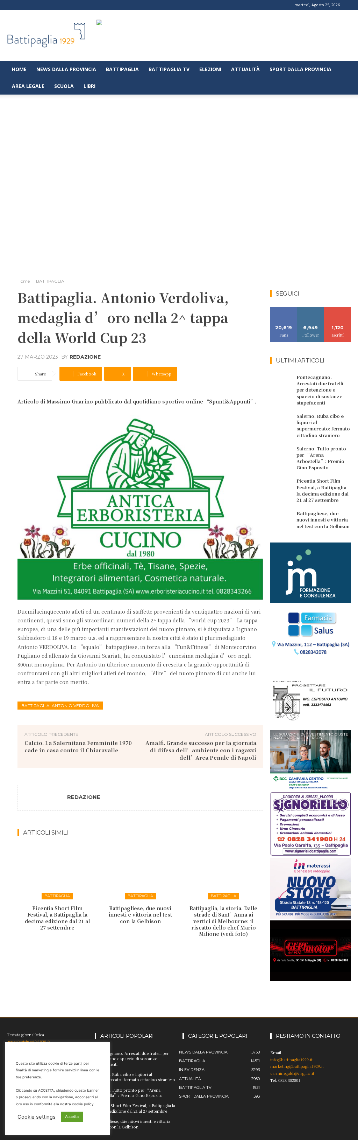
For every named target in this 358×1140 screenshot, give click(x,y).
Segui (311, 309)
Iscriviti (337, 309)
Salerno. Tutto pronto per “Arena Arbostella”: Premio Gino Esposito (321, 458)
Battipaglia (122, 69)
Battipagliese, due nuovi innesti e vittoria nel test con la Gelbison (140, 914)
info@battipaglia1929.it (291, 1059)
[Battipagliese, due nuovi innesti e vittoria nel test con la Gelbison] (140, 871)
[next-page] (145, 948)
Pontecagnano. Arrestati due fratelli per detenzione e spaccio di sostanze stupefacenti (319, 390)
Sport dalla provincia (300, 69)
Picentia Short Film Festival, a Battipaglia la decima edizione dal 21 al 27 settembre (57, 918)
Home (19, 69)
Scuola (64, 86)
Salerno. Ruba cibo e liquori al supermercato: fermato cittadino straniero (323, 425)
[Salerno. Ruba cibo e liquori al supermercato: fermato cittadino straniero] (281, 422)
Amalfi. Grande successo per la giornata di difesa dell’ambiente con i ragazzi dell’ (200, 750)
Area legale (28, 86)
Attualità (245, 69)
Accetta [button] (72, 1116)
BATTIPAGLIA (50, 281)
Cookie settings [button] (36, 1117)
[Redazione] (42, 798)
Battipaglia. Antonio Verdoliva (60, 705)
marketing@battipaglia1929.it (297, 1066)
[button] (349, 70)
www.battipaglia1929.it (29, 1041)
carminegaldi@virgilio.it (292, 1073)
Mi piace (284, 309)
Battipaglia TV (169, 69)
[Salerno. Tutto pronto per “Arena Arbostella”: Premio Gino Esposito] (281, 454)
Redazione (85, 356)
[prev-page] (133, 948)
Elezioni (210, 69)
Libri (89, 86)
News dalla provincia (66, 69)
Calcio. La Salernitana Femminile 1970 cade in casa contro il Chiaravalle (78, 746)
